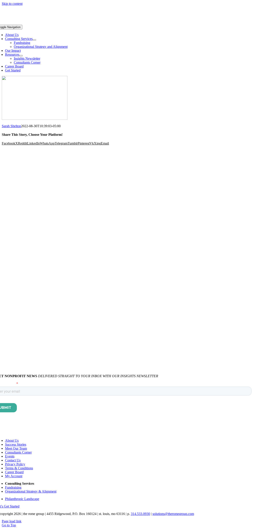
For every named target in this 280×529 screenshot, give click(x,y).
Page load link (11, 521)
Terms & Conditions (19, 468)
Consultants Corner (18, 452)
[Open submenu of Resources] (21, 55)
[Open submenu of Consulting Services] (34, 40)
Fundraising (13, 487)
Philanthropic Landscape (22, 499)
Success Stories (15, 444)
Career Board (14, 472)
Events (9, 456)
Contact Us (13, 460)
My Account (13, 476)
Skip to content (12, 3)
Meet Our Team (16, 448)
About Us (12, 440)
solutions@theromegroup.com (173, 514)
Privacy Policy (15, 464)
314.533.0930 (140, 514)
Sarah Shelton (11, 126)
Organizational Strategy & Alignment (30, 491)
